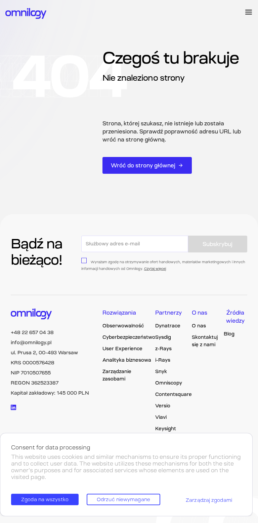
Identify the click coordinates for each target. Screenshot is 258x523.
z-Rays (163, 348)
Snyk (161, 371)
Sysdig (163, 337)
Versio (162, 405)
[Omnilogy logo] (26, 14)
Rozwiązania (119, 312)
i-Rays (162, 360)
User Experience (122, 348)
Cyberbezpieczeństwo (128, 337)
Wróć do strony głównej (143, 165)
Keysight (165, 428)
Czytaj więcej (155, 269)
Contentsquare (173, 394)
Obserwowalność (123, 325)
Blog (229, 333)
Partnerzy (168, 312)
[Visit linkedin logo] (13, 407)
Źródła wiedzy (235, 316)
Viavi (161, 417)
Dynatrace (167, 325)
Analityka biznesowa (126, 360)
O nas (199, 312)
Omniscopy (168, 382)
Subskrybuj (217, 244)
